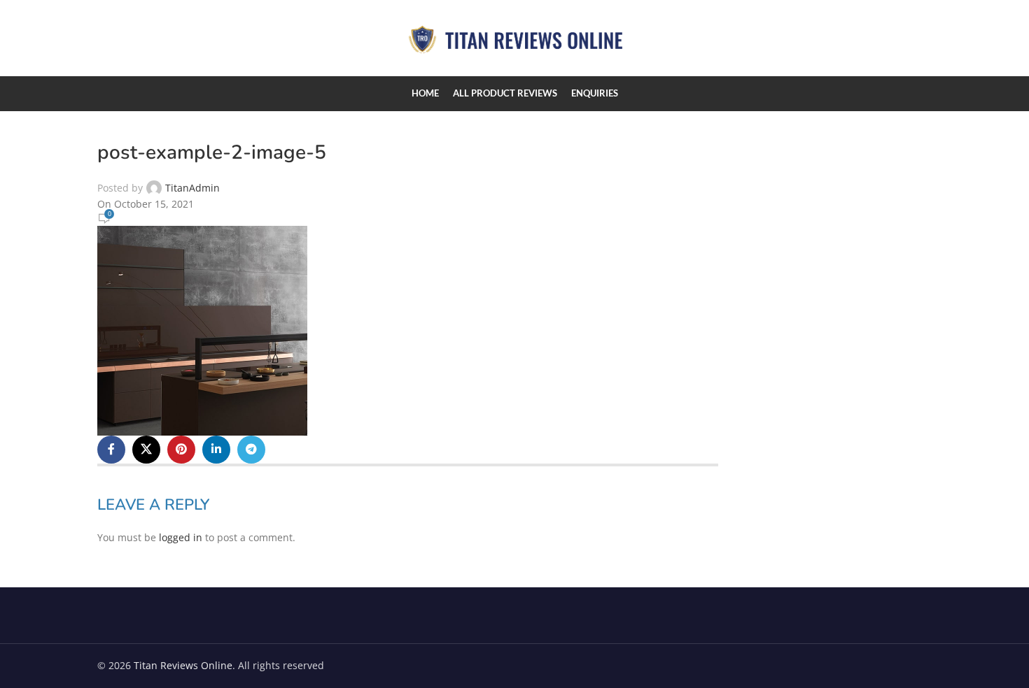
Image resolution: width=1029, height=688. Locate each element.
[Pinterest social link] (181, 450)
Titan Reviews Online (183, 665)
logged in (180, 537)
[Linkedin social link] (216, 450)
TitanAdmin (192, 187)
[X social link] (146, 450)
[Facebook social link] (111, 450)
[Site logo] (514, 36)
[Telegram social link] (251, 450)
